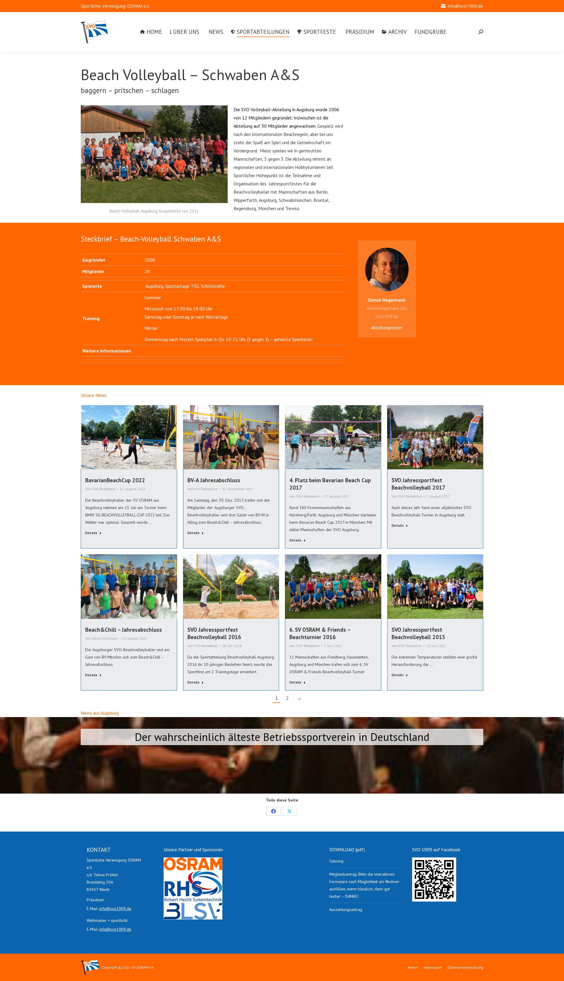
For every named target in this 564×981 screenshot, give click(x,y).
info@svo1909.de (465, 6)
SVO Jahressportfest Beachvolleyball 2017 (418, 484)
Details (91, 533)
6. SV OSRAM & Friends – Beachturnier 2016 (319, 633)
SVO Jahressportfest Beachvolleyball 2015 (418, 633)
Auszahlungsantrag (345, 909)
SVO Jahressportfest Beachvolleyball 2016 (214, 633)
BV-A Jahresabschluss (213, 480)
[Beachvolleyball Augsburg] (154, 154)
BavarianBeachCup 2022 (115, 480)
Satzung (336, 861)
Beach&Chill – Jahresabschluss (123, 629)
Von (100, 489)
